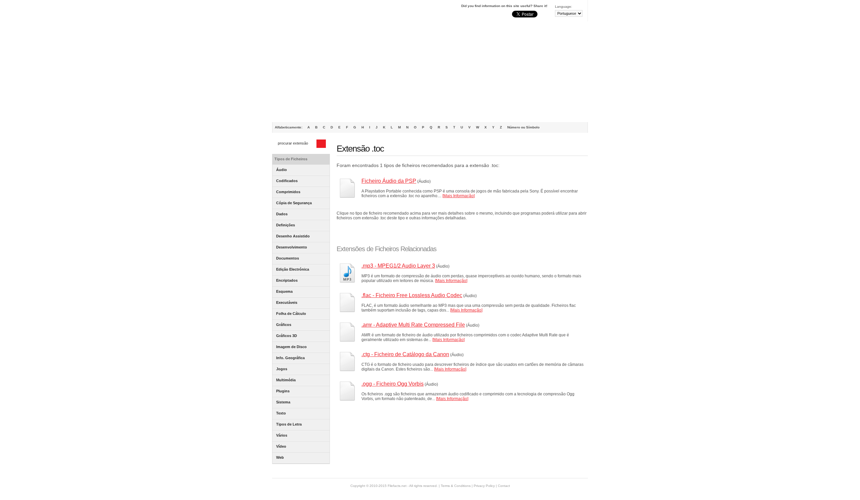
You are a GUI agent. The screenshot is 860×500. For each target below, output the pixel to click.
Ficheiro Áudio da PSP (388, 181)
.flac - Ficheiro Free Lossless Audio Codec (411, 295)
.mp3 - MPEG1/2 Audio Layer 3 (398, 266)
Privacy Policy (484, 486)
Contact (504, 486)
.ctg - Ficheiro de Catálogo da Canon (405, 354)
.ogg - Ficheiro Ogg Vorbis (392, 384)
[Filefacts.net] (305, 12)
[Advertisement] (430, 72)
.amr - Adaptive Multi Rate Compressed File (413, 325)
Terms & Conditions (456, 486)
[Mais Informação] (458, 195)
